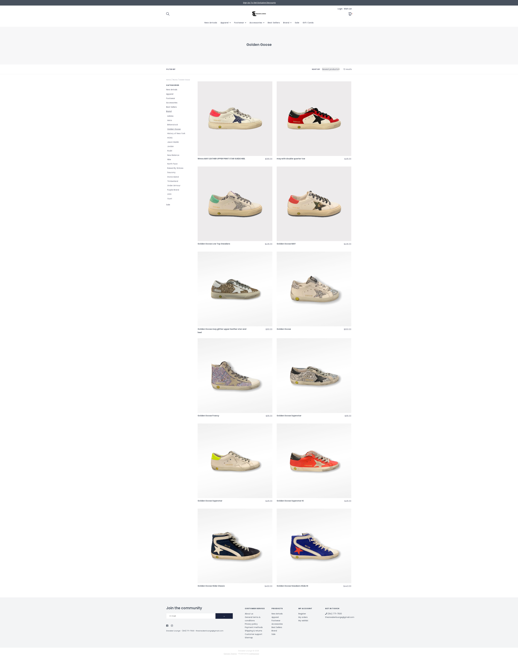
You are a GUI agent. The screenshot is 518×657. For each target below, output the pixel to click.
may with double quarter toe (291, 158)
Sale (297, 22)
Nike (169, 159)
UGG (169, 194)
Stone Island (173, 177)
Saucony (171, 172)
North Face (172, 163)
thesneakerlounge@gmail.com (209, 631)
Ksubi (169, 150)
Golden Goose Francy (208, 415)
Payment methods (254, 627)
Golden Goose (184, 80)
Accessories (256, 22)
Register (302, 613)
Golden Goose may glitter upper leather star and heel (222, 331)
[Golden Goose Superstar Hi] (314, 460)
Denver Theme (230, 654)
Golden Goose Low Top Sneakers (214, 243)
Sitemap (249, 637)
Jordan (170, 146)
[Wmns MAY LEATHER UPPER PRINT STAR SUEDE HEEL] (235, 118)
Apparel (225, 22)
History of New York (176, 133)
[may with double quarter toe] (314, 118)
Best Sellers (274, 22)
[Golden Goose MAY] (314, 203)
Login (340, 8)
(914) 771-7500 (188, 631)
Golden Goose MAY (286, 243)
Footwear (239, 22)
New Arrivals (211, 22)
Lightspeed (254, 654)
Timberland (172, 181)
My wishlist (303, 620)
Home (168, 80)
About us (249, 613)
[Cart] (350, 13)
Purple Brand (173, 189)
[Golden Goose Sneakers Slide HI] (314, 546)
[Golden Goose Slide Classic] (235, 546)
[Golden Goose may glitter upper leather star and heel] (235, 289)
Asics (169, 120)
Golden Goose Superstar (289, 415)
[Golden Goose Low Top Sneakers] (235, 203)
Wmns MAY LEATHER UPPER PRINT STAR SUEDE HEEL (221, 158)
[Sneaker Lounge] (259, 13)
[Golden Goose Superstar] (314, 375)
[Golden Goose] (314, 289)
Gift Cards (308, 22)
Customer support (253, 634)
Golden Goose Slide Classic (211, 586)
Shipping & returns (253, 630)
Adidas (170, 116)
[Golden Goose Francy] (235, 375)
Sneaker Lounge (173, 631)
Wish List (348, 8)
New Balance (173, 155)
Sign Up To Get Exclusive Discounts (259, 2)
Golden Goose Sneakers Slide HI (292, 586)
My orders (303, 617)
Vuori (169, 198)
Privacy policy (251, 624)
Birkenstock (172, 124)
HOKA (169, 137)
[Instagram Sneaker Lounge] (172, 626)
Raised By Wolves (175, 168)
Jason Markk (173, 142)
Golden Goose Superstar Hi (290, 500)
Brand (286, 22)
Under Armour (173, 185)
